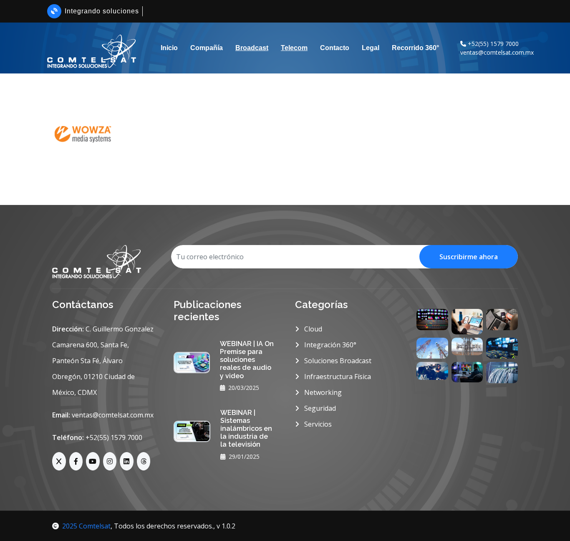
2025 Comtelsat (86, 526)
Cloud (312, 329)
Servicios (317, 424)
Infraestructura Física (337, 376)
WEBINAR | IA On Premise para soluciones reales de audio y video (247, 360)
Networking (322, 392)
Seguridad (319, 408)
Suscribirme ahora (468, 256)
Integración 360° (329, 344)
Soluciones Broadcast (337, 360)
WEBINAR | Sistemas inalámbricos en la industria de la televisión (246, 429)
